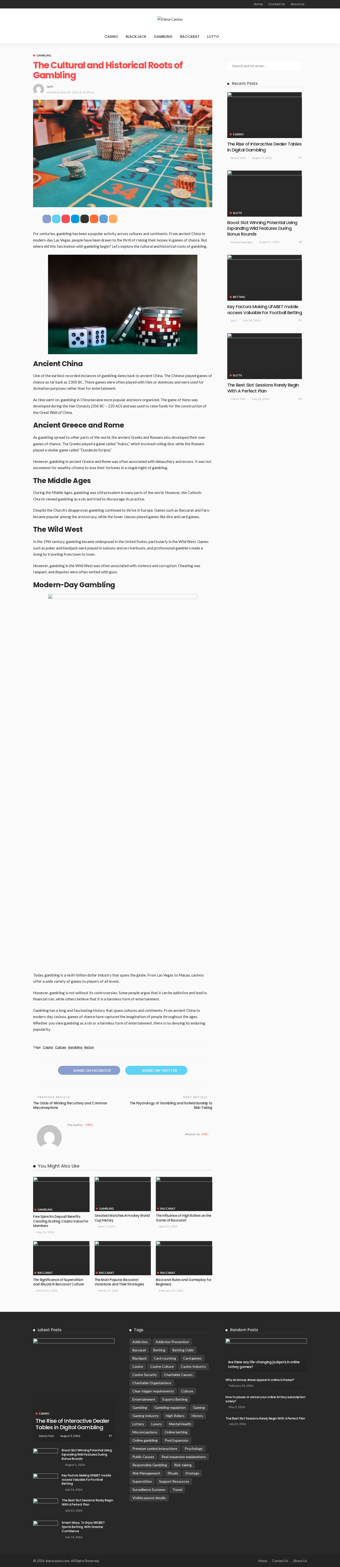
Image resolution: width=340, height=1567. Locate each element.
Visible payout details (149, 1498)
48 (300, 242)
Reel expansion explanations (184, 1457)
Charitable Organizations (151, 1383)
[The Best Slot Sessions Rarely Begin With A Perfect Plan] (264, 356)
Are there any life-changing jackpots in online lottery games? (263, 1364)
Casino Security (144, 1374)
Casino (111, 36)
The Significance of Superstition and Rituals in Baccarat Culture (58, 1282)
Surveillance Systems (148, 1489)
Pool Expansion (176, 1440)
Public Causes (143, 1457)
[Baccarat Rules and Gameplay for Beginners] (184, 1258)
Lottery (138, 1424)
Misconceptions (144, 1432)
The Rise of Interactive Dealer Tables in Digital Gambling (264, 147)
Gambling (163, 36)
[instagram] (54, 4)
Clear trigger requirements (153, 1391)
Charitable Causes (178, 1374)
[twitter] (41, 4)
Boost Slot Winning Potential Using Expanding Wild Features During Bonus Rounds (262, 228)
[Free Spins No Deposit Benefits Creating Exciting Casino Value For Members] (61, 1194)
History (89, 1047)
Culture (60, 1047)
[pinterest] (48, 4)
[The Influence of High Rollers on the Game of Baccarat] (184, 1194)
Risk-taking (183, 1465)
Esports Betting (175, 1399)
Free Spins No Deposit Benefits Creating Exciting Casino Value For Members (60, 1221)
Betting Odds (183, 1350)
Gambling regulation (170, 1407)
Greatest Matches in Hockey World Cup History (122, 1218)
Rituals (173, 1473)
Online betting (176, 1432)
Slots (237, 212)
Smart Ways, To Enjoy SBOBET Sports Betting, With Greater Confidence (83, 1526)
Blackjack (136, 36)
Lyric (50, 86)
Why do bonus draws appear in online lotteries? (260, 1380)
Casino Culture (162, 1366)
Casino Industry (193, 1366)
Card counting (165, 1358)
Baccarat (190, 36)
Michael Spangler (241, 242)
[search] (233, 36)
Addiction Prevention (172, 1342)
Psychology (194, 1448)
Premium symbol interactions (154, 1448)
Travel (177, 1489)
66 (300, 398)
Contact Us (277, 4)
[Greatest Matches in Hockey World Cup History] (123, 1192)
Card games (192, 1358)
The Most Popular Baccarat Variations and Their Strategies (119, 1282)
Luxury (156, 1424)
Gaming (199, 1407)
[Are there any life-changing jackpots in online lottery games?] (266, 1355)
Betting (239, 296)
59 (300, 320)
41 (300, 157)
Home (258, 4)
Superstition (142, 1481)
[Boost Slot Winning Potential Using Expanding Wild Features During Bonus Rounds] (264, 193)
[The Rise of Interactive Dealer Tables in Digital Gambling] (264, 115)
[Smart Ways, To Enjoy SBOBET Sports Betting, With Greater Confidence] (45, 1529)
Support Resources (174, 1481)
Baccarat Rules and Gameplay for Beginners (183, 1282)
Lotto (213, 36)
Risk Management (146, 1473)
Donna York (238, 158)
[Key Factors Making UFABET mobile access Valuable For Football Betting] (264, 278)
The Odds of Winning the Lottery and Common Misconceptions (70, 1105)
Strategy (192, 1473)
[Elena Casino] (170, 19)
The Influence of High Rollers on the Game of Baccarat (183, 1218)
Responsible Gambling (149, 1465)
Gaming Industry (145, 1416)
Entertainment (143, 1399)
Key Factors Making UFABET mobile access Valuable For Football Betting (264, 309)
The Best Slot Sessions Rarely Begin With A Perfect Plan (263, 388)
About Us (297, 4)
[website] (68, 1134)
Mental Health (180, 1424)
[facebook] (35, 4)
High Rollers (175, 1416)
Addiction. (140, 1342)
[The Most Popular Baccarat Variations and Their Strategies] (123, 1258)
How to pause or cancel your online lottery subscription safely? (265, 1399)
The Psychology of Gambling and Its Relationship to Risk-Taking (171, 1105)
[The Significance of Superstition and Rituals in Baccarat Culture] (61, 1258)
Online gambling (145, 1440)
